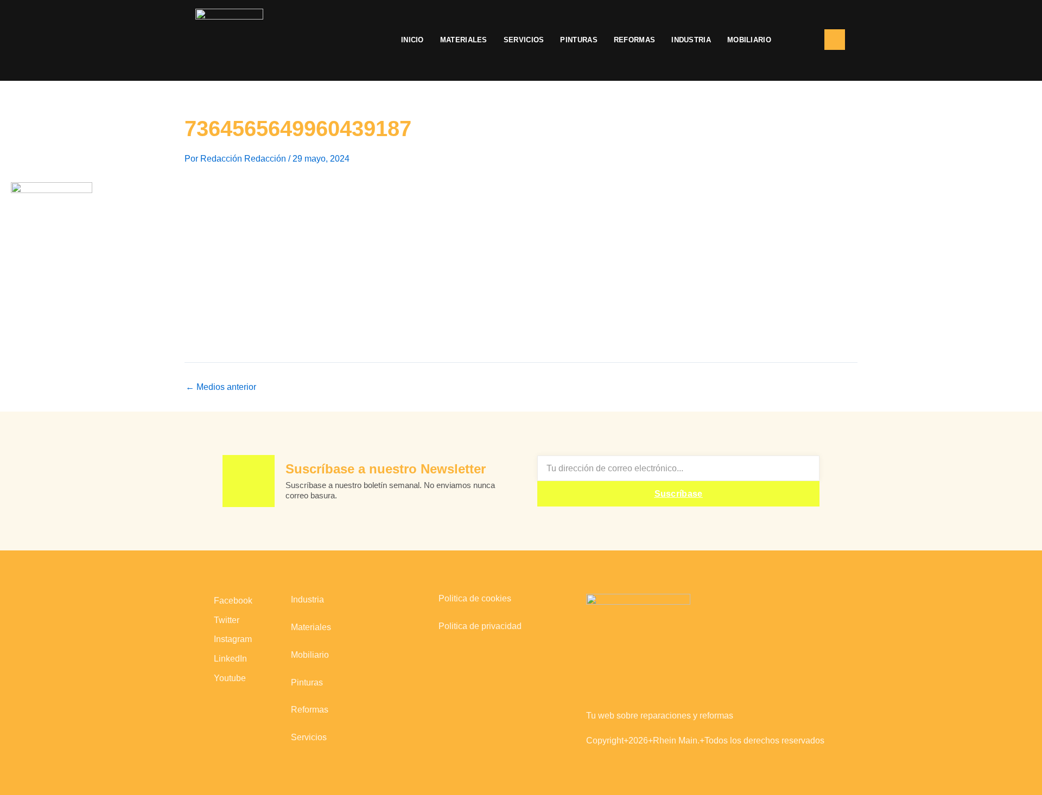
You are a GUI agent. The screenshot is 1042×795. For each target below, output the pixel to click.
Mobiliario (749, 40)
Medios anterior (221, 387)
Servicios (524, 40)
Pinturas (578, 40)
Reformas (634, 40)
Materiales (463, 40)
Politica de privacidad (480, 626)
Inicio (412, 40)
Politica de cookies (475, 598)
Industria (691, 40)
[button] (798, 40)
